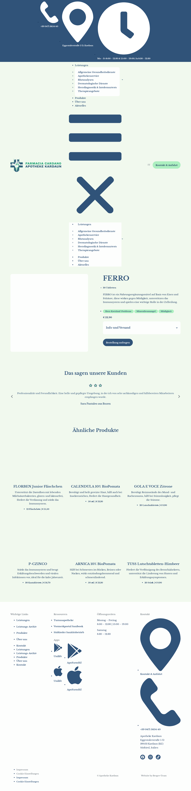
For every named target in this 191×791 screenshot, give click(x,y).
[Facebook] (142, 757)
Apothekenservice (88, 75)
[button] (95, 164)
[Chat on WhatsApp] (178, 786)
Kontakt (21, 645)
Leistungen (81, 65)
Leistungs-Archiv (26, 626)
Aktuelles (80, 105)
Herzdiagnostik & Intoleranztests (97, 87)
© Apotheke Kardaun (107, 775)
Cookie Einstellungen (27, 773)
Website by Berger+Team (154, 775)
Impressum (22, 769)
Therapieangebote (89, 91)
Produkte (80, 98)
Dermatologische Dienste (93, 83)
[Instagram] (150, 757)
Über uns (80, 101)
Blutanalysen (86, 79)
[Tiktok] (158, 757)
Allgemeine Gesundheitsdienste (96, 72)
